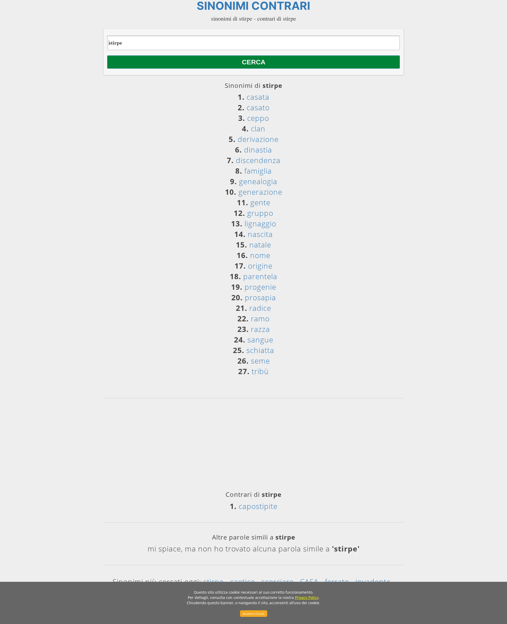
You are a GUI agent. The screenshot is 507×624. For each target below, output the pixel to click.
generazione (260, 192)
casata (258, 97)
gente (260, 202)
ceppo (258, 118)
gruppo (260, 213)
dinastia (258, 150)
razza (260, 329)
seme (260, 361)
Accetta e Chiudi (254, 614)
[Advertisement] (253, 446)
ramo (260, 318)
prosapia (260, 297)
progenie (260, 287)
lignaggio (260, 223)
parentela (260, 276)
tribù (260, 371)
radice (260, 308)
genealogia (258, 181)
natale (260, 245)
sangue (260, 340)
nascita (260, 234)
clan (258, 128)
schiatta (260, 350)
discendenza (258, 160)
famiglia (258, 171)
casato (258, 107)
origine (260, 266)
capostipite (258, 506)
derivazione (258, 139)
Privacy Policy (306, 597)
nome (260, 255)
